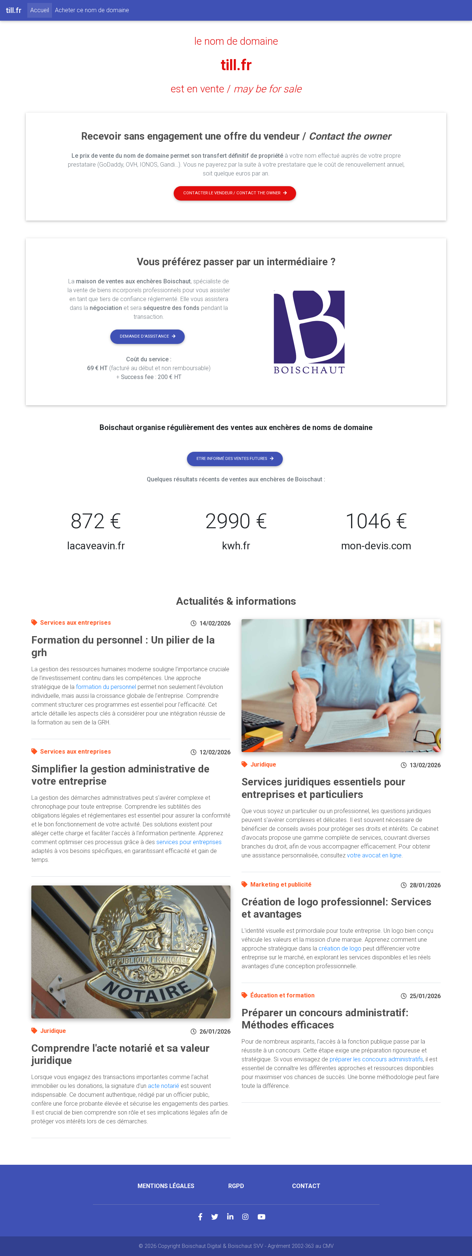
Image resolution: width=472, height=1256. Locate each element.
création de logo (340, 948)
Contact (306, 1186)
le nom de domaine (236, 41)
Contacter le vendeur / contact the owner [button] (231, 193)
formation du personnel (106, 686)
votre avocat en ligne (374, 855)
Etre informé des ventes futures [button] (232, 458)
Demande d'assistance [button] (144, 336)
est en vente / (236, 89)
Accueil (41, 10)
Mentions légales (166, 1186)
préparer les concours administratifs (376, 1059)
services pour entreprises (189, 842)
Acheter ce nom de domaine (92, 10)
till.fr (236, 65)
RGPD (236, 1186)
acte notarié (163, 1085)
